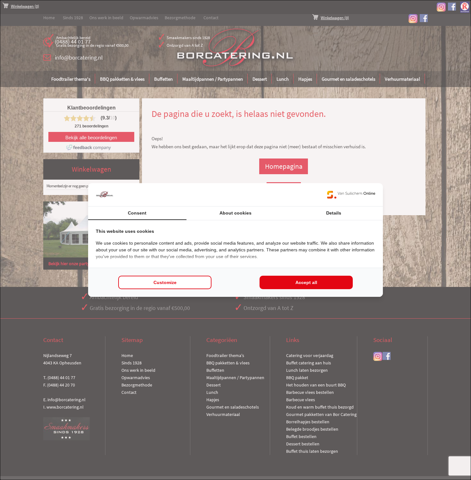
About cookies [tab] (235, 213)
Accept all (306, 282)
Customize (165, 282)
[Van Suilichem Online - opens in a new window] (351, 195)
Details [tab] (333, 213)
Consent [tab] (137, 213)
